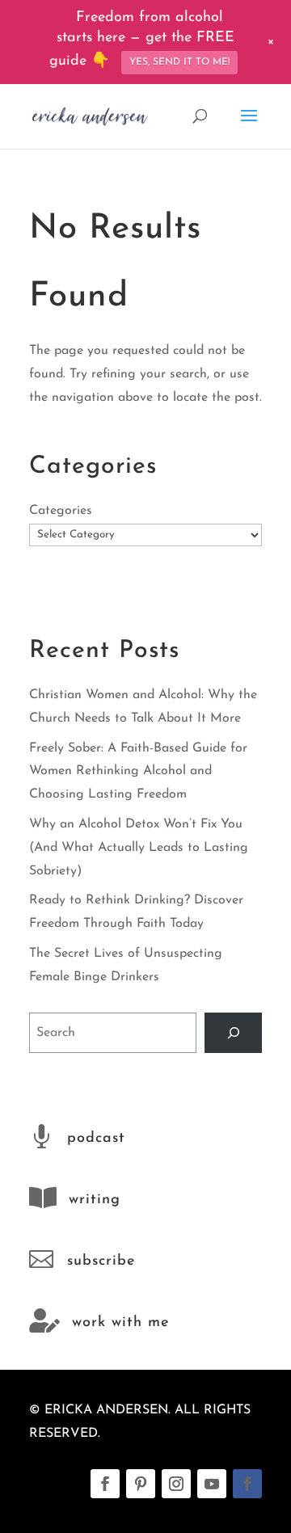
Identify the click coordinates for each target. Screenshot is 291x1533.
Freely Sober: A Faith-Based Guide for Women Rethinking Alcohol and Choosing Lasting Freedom (138, 772)
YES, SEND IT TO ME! (179, 62)
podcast (96, 1138)
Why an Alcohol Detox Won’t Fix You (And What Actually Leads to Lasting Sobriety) (138, 848)
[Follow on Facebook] (105, 1483)
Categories (60, 510)
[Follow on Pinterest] (140, 1483)
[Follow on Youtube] (211, 1483)
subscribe (101, 1261)
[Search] (233, 1032)
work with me (120, 1323)
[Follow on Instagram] (176, 1483)
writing (94, 1200)
